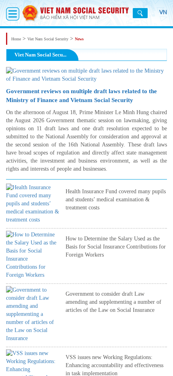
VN (163, 12)
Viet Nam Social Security (47, 39)
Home (16, 39)
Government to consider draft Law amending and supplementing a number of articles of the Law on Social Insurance (113, 302)
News (79, 39)
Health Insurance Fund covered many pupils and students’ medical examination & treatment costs (116, 199)
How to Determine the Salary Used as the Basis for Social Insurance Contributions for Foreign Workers (116, 247)
